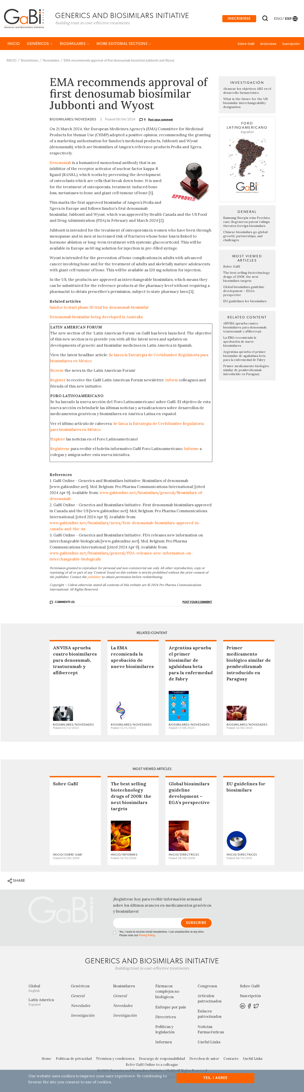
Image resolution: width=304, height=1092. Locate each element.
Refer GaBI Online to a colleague (152, 1064)
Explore (58, 439)
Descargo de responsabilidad (162, 1058)
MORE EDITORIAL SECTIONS (122, 44)
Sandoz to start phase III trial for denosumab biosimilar (99, 307)
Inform (171, 380)
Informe (191, 448)
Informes (163, 1042)
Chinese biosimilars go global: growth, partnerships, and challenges (245, 236)
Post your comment (160, 119)
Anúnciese (268, 44)
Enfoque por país (170, 1007)
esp (288, 18)
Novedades (51, 60)
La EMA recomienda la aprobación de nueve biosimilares (239, 342)
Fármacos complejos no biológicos (167, 992)
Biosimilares (73, 44)
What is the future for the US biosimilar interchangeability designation (245, 103)
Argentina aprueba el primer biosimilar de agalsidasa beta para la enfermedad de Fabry (244, 356)
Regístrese (60, 448)
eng (277, 18)
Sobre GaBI (246, 44)
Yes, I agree (215, 1078)
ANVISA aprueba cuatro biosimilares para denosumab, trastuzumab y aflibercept (245, 327)
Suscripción (291, 44)
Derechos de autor (204, 1058)
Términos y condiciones (115, 1058)
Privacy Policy (147, 935)
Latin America (41, 1001)
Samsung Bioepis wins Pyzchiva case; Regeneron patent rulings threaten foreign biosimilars (246, 222)
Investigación (82, 1015)
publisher (94, 577)
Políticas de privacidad (74, 1058)
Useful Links (209, 1042)
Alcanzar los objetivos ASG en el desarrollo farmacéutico (247, 91)
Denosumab (60, 162)
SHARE (18, 880)
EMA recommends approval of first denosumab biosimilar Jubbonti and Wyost (119, 60)
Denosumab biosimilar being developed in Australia (96, 316)
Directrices (165, 1016)
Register (58, 380)
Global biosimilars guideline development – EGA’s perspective (243, 291)
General (78, 995)
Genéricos (38, 44)
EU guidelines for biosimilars (245, 301)
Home (46, 1058)
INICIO (14, 44)
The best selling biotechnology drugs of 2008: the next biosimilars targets (246, 277)
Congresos (207, 986)
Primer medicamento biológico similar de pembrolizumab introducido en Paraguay (246, 370)
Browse (57, 370)
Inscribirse (239, 18)
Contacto (230, 1058)
